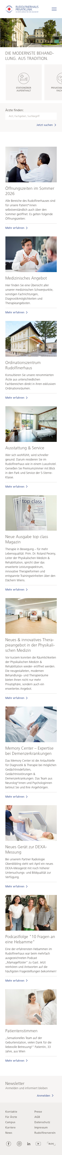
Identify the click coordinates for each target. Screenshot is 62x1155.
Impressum (41, 1127)
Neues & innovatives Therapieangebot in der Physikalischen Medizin (30, 645)
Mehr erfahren (14, 228)
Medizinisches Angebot (26, 278)
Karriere (10, 1127)
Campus (10, 1122)
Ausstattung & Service (24, 447)
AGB (37, 1117)
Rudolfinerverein (45, 1132)
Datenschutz (42, 1122)
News (8, 1132)
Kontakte (11, 1111)
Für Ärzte (11, 1117)
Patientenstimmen (21, 1030)
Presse (38, 1111)
